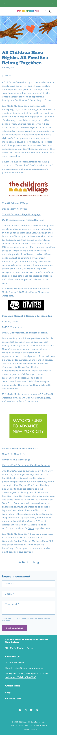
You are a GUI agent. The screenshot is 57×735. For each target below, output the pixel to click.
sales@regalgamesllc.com (28, 668)
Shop (8, 693)
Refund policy (25, 725)
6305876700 (17, 662)
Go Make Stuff (13, 699)
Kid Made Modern (27, 722)
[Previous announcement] (5, 3)
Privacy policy (40, 725)
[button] (5, 11)
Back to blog (30, 562)
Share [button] (8, 75)
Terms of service (30, 729)
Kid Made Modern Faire (19, 648)
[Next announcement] (52, 3)
